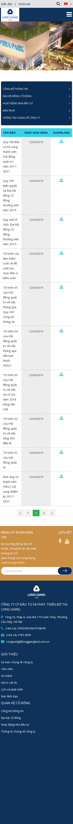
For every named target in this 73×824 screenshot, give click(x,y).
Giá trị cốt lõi (9, 682)
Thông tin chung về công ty (21, 117)
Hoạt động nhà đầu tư (18, 103)
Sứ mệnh (6, 676)
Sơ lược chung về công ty (17, 662)
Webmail (24, 4)
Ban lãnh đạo (9, 696)
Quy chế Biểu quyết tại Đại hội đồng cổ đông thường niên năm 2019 (11, 195)
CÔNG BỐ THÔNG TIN (15, 89)
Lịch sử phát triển (12, 689)
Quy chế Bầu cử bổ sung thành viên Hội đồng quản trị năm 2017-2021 (11, 156)
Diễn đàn (6, 4)
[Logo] (10, 19)
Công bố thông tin (12, 711)
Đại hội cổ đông (11, 718)
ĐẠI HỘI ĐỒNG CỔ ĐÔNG (17, 96)
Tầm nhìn (7, 669)
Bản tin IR (9, 110)
